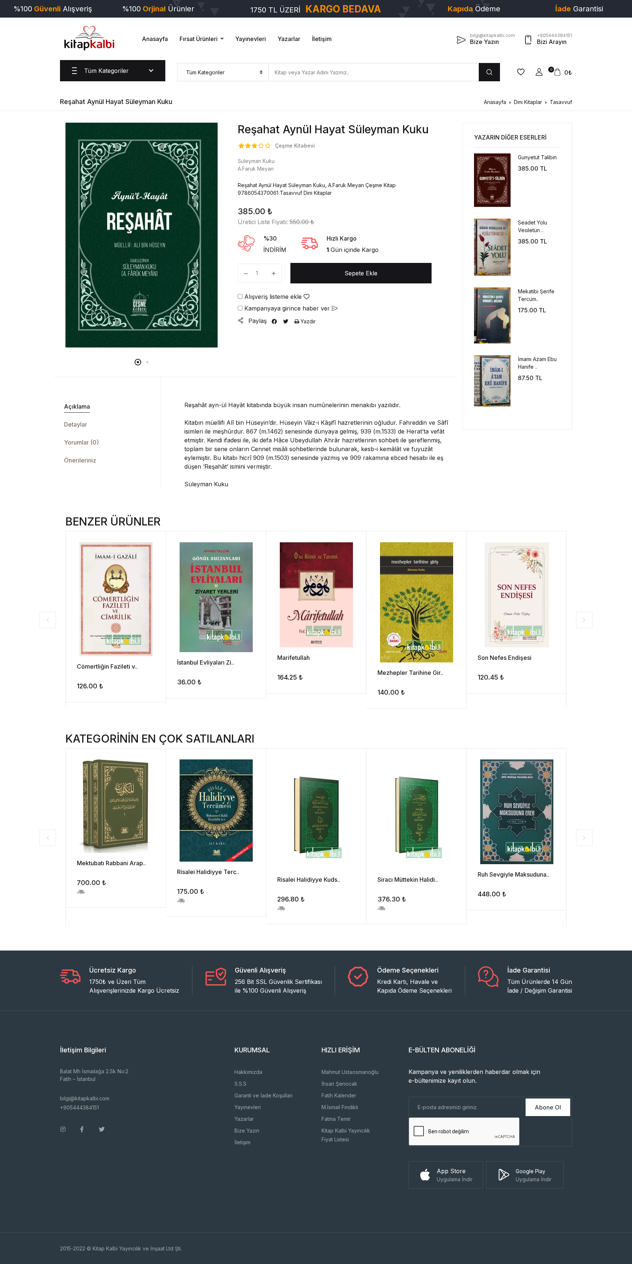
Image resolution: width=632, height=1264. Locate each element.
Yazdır (307, 321)
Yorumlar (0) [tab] (81, 442)
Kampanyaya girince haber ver (287, 308)
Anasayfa (155, 38)
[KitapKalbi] (89, 38)
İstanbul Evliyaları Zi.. (205, 662)
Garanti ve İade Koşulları (263, 1095)
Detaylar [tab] (75, 424)
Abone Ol (548, 1107)
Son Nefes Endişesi (504, 657)
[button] (539, 72)
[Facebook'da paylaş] (274, 321)
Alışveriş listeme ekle (273, 296)
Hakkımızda (248, 1072)
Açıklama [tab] (77, 406)
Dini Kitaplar (528, 102)
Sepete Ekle (361, 273)
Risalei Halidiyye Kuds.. (308, 879)
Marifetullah (293, 657)
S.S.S (240, 1084)
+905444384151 (79, 1107)
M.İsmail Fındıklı (339, 1107)
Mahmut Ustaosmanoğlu (350, 1072)
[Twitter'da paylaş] (285, 321)
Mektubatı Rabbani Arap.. (111, 863)
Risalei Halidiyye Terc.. (208, 871)
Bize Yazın (246, 1130)
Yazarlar (289, 38)
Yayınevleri (250, 38)
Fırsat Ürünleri (199, 38)
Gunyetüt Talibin (537, 157)
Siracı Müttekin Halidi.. (407, 879)
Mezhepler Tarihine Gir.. (410, 672)
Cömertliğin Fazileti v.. (107, 666)
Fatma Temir (336, 1119)
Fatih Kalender (338, 1095)
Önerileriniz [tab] (80, 460)
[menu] (223, 72)
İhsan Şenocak (339, 1084)
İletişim (322, 38)
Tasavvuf (561, 102)
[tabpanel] (141, 235)
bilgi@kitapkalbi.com (84, 1098)
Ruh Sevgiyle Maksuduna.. (513, 874)
